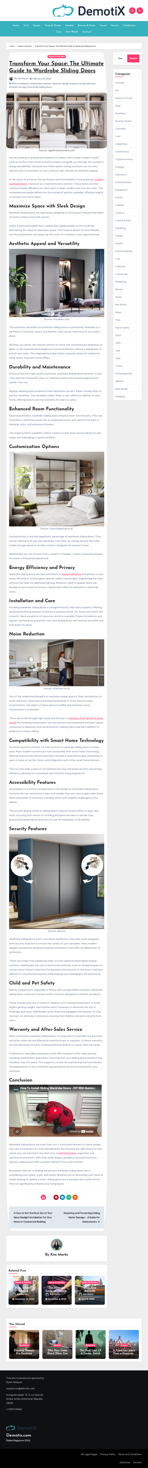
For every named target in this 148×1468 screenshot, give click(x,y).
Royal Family (122, 327)
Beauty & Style (86, 25)
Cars (58, 32)
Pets (117, 320)
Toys (117, 358)
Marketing (120, 281)
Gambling (120, 228)
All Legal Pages (89, 1454)
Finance (119, 213)
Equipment (121, 190)
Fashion (119, 205)
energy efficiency (71, 574)
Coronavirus (122, 151)
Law (117, 258)
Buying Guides (123, 121)
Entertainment (123, 182)
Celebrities (129, 25)
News (118, 312)
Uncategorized (123, 373)
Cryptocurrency (124, 159)
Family (119, 197)
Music (118, 297)
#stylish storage (17, 87)
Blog (117, 105)
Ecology (119, 167)
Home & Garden (57, 56)
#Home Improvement (40, 83)
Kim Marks (23, 78)
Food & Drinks (53, 25)
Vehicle (119, 381)
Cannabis (120, 128)
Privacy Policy (107, 1454)
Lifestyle (120, 266)
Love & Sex (121, 274)
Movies (115, 25)
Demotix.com (18, 1435)
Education (121, 174)
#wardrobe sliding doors (39, 87)
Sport (118, 335)
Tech (26, 25)
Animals (119, 82)
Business (120, 113)
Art (117, 90)
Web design (121, 389)
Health (69, 25)
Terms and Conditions (130, 1454)
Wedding (120, 396)
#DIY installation (20, 83)
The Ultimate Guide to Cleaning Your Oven (56, 1291)
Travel (103, 25)
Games (37, 25)
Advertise (125, 1462)
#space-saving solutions (82, 83)
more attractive (67, 1153)
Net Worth (72, 32)
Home (16, 25)
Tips (117, 350)
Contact (87, 32)
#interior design (60, 83)
